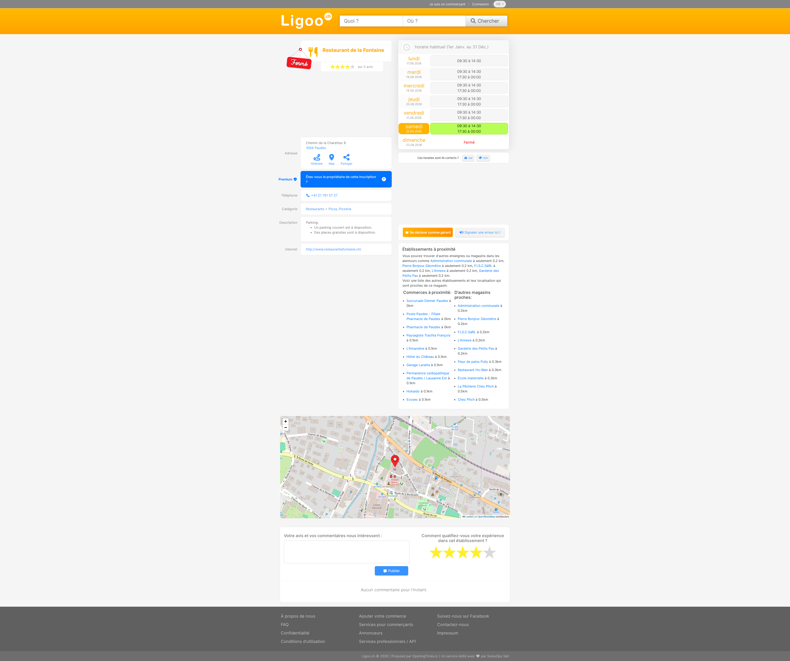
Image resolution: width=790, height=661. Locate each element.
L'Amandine (415, 348)
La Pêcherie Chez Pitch (476, 386)
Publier (393, 571)
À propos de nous (298, 616)
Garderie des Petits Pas (476, 348)
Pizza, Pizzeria (340, 209)
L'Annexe (439, 271)
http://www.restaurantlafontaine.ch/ (333, 249)
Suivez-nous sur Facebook (463, 616)
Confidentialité (295, 633)
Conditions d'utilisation (303, 641)
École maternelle (471, 378)
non (485, 157)
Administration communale (451, 261)
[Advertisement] (336, 106)
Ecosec (412, 399)
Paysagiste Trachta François (428, 335)
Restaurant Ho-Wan (473, 370)
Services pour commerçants (386, 624)
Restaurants (315, 209)
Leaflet (469, 516)
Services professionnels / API (387, 641)
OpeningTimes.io (425, 656)
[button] (395, 461)
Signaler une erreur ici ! (482, 232)
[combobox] (371, 21)
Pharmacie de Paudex (423, 327)
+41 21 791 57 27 (324, 195)
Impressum (447, 633)
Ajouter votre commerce (382, 616)
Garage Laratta (418, 365)
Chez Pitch (466, 399)
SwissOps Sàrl (498, 656)
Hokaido (413, 391)
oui (470, 157)
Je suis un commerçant (447, 4)
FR (498, 4)
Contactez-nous (453, 624)
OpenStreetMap (486, 516)
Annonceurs (370, 633)
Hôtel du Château (420, 357)
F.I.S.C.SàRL (483, 266)
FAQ (285, 624)
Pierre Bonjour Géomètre (421, 266)
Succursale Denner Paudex (427, 301)
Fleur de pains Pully (473, 362)
